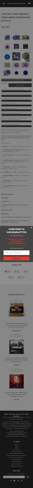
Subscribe (16, 258)
